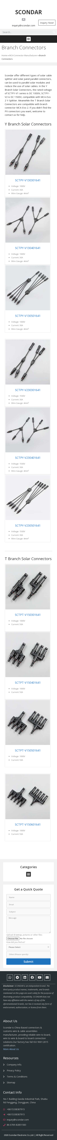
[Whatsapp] (10, 977)
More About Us (11, 1049)
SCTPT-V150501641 (28, 750)
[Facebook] (32, 977)
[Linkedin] (25, 977)
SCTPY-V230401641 (28, 458)
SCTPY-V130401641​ (28, 248)
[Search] (53, 32)
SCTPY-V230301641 (28, 390)
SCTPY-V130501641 (28, 316)
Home (4, 55)
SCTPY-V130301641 (28, 180)
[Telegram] (17, 977)
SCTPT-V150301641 (28, 615)
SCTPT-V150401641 (28, 682)
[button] (28, 12)
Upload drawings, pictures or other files (24, 935)
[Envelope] (47, 977)
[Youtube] (40, 977)
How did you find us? (15, 942)
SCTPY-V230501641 (28, 525)
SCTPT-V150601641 (28, 824)
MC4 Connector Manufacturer (23, 55)
